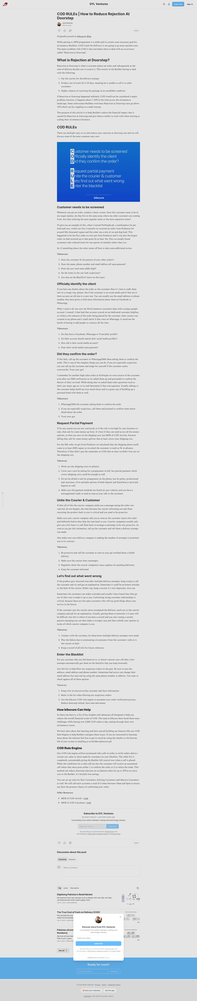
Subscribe (98, 943)
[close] (120, 917)
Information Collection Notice (98, 951)
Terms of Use (109, 949)
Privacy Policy (115, 951)
